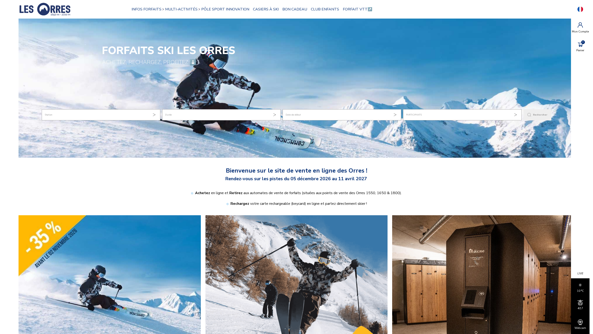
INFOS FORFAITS (146, 9)
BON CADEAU (294, 9)
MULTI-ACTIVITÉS (181, 9)
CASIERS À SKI (266, 9)
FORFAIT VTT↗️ (357, 9)
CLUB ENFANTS (325, 9)
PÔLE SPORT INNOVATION (225, 9)
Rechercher (540, 114)
